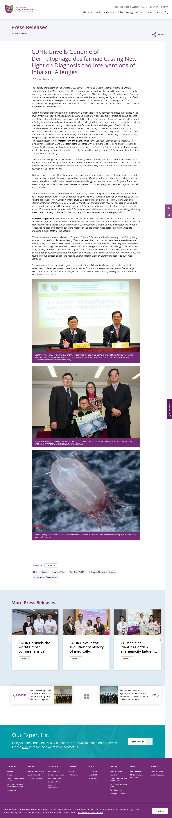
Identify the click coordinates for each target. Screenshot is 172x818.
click (25, 747)
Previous (11, 640)
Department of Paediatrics (45, 577)
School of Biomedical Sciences (102, 572)
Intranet (164, 6)
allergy (44, 572)
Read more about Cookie (90, 812)
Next (160, 640)
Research (50, 565)
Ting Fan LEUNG (77, 572)
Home (14, 33)
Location (154, 6)
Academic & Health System (126, 6)
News (24, 33)
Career (144, 6)
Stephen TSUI (58, 572)
